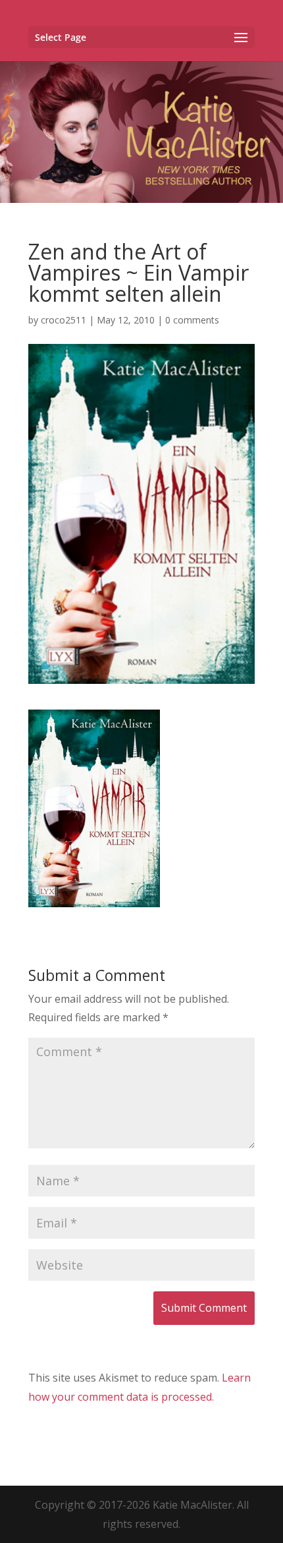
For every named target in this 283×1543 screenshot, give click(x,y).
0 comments (192, 320)
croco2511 (63, 320)
